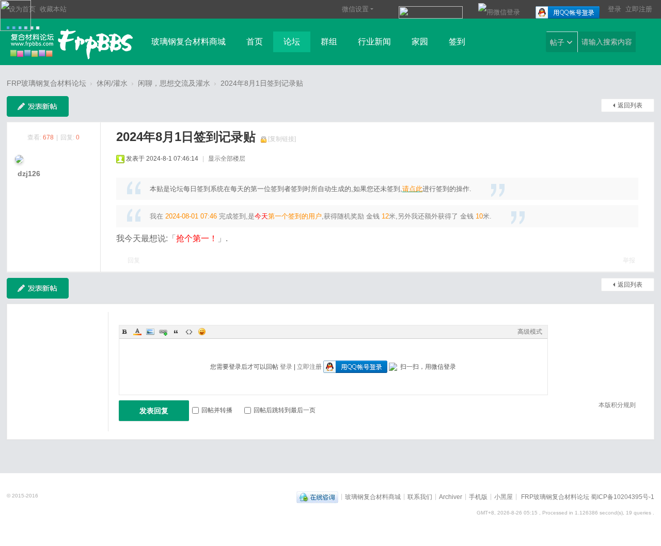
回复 (134, 260)
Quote (176, 331)
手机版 (478, 496)
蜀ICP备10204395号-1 (622, 496)
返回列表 (630, 105)
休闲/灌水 (112, 83)
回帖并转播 (216, 410)
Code (189, 331)
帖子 (557, 42)
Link (163, 331)
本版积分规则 (617, 405)
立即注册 (638, 9)
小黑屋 (503, 496)
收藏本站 (53, 9)
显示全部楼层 (226, 158)
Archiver (450, 496)
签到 (457, 41)
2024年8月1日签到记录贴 (262, 83)
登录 (614, 9)
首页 (254, 41)
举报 (629, 260)
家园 (420, 41)
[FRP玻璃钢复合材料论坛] (70, 42)
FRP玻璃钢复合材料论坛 (46, 83)
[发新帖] (38, 106)
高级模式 (529, 331)
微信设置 (355, 9)
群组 (329, 41)
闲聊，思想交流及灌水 (174, 83)
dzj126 (29, 173)
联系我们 (419, 496)
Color (137, 331)
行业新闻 (374, 41)
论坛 (292, 41)
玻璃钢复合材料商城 (188, 41)
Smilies (202, 331)
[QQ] (317, 496)
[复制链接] (282, 139)
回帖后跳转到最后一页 (285, 410)
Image (150, 331)
